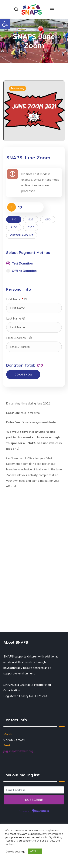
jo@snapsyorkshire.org (18, 751)
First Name (14, 299)
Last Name (14, 318)
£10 (14, 219)
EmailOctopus (42, 811)
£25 (30, 219)
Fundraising (17, 88)
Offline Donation (24, 271)
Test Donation (22, 263)
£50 (47, 219)
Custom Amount (21, 235)
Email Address (17, 338)
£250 (30, 227)
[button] (5, 24)
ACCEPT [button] (35, 851)
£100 (14, 227)
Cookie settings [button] (15, 851)
